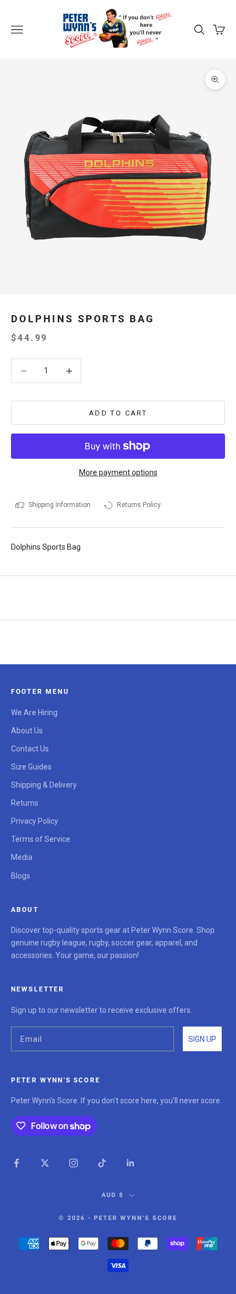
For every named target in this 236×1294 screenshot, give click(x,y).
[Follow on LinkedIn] (130, 1163)
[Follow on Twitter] (45, 1163)
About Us (27, 730)
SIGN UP (202, 1039)
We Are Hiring (34, 712)
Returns (24, 803)
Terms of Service (40, 839)
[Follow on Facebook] (16, 1163)
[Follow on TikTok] (102, 1163)
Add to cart (118, 413)
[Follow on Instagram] (73, 1163)
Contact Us (30, 748)
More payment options (118, 472)
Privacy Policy (34, 821)
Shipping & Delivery (44, 784)
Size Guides (31, 766)
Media (21, 857)
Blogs (20, 875)
